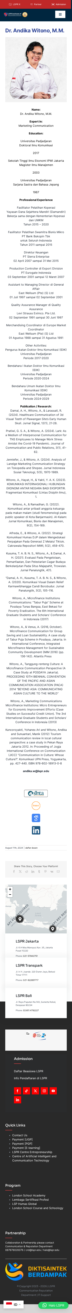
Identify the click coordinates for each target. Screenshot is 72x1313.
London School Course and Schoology (37, 1208)
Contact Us (19, 1135)
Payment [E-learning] (26, 1148)
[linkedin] (36, 827)
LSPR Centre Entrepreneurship (32, 1152)
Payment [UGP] (22, 1139)
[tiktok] (26, 1090)
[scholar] (36, 815)
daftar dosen (31, 847)
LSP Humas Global (24, 1204)
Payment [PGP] (22, 1143)
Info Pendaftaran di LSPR (30, 1078)
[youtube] (53, 1090)
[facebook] (17, 1090)
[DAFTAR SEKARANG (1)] (15, 13)
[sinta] (36, 790)
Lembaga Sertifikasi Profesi (30, 1199)
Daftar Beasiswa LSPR (28, 1071)
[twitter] (35, 1090)
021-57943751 (30, 956)
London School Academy (28, 1195)
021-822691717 (30, 980)
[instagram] (44, 1090)
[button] (20, 919)
